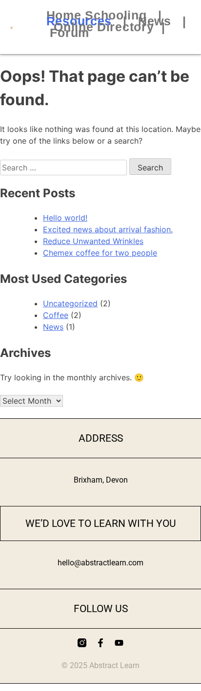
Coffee (55, 315)
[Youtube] (119, 642)
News (53, 327)
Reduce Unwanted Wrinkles (93, 241)
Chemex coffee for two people (100, 253)
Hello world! (65, 218)
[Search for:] (64, 167)
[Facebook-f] (100, 642)
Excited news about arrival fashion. (108, 229)
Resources (79, 21)
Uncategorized (70, 303)
